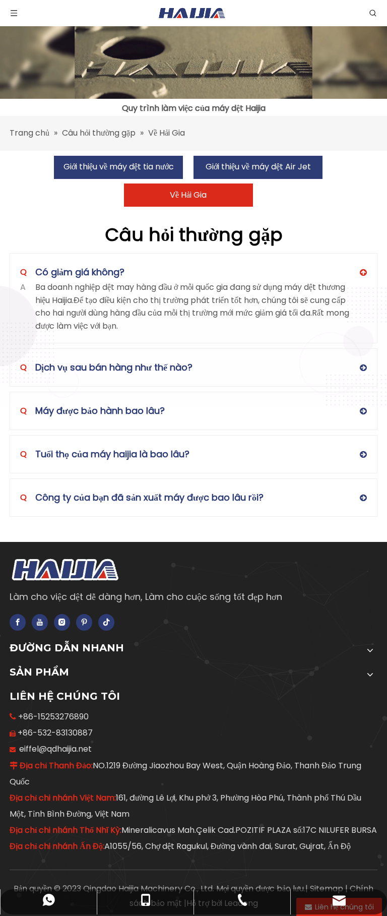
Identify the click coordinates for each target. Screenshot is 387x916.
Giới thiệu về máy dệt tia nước (118, 166)
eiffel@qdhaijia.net (55, 749)
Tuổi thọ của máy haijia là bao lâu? (104, 454)
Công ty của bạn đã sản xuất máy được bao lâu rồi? (142, 497)
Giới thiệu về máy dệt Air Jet (258, 166)
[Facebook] (18, 622)
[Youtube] (40, 622)
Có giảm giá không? (72, 272)
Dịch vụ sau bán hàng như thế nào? (106, 367)
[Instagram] (62, 622)
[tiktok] (106, 622)
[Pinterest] (84, 622)
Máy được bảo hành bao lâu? (92, 410)
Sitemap (327, 888)
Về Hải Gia (188, 195)
